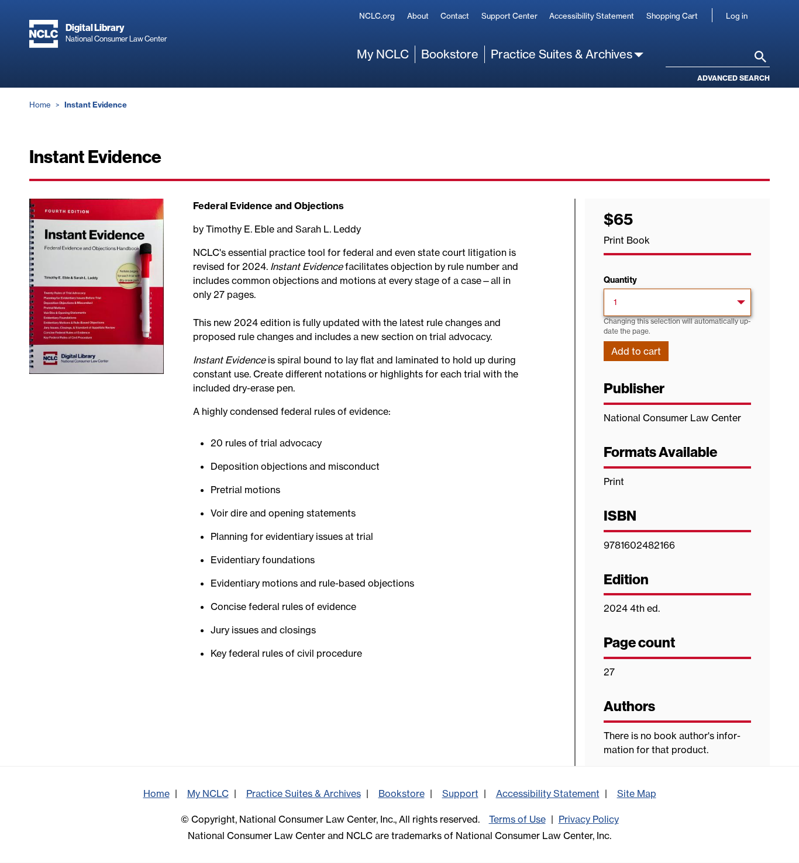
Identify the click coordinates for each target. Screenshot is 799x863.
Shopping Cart (672, 15)
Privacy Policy (589, 819)
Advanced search (733, 78)
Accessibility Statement (591, 15)
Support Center (509, 15)
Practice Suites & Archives (561, 54)
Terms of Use (517, 819)
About (418, 15)
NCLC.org (377, 15)
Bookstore (449, 54)
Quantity (620, 280)
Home (40, 104)
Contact (454, 15)
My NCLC (383, 54)
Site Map (636, 793)
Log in (737, 15)
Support (460, 793)
